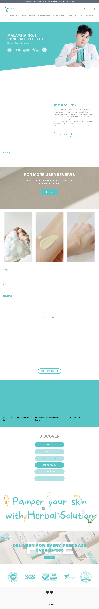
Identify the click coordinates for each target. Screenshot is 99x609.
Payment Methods (28, 16)
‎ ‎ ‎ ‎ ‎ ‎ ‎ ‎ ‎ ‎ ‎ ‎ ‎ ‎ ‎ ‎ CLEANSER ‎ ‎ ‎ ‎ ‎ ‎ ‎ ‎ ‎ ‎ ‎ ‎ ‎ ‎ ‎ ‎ (49, 452)
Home (5, 16)
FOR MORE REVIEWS (49, 371)
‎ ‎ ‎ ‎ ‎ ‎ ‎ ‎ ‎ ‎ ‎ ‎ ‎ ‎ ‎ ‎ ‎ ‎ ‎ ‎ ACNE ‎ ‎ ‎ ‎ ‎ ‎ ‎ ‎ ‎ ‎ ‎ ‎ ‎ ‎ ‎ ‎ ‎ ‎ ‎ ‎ (49, 445)
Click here (49, 192)
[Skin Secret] (10, 9)
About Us (72, 16)
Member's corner (59, 16)
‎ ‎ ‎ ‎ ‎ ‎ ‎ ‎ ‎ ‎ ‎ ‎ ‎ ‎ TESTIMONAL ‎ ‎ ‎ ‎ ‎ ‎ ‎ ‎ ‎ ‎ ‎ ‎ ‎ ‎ (49, 472)
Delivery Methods (44, 16)
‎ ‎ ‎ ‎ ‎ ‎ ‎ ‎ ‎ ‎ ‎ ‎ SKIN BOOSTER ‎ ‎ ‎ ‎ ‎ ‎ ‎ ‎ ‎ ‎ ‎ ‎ (49, 458)
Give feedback (50, 604)
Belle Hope (7, 19)
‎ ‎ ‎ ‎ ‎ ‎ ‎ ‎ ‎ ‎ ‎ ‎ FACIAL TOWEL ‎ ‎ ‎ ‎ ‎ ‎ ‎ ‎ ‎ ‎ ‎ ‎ (49, 465)
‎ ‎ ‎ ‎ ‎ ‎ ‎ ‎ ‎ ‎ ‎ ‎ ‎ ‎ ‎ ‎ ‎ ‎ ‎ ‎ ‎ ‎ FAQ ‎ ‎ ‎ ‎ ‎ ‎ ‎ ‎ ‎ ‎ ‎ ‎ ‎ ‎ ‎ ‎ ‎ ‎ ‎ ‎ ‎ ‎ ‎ (49, 478)
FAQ (80, 16)
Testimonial (88, 16)
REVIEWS (63, 134)
